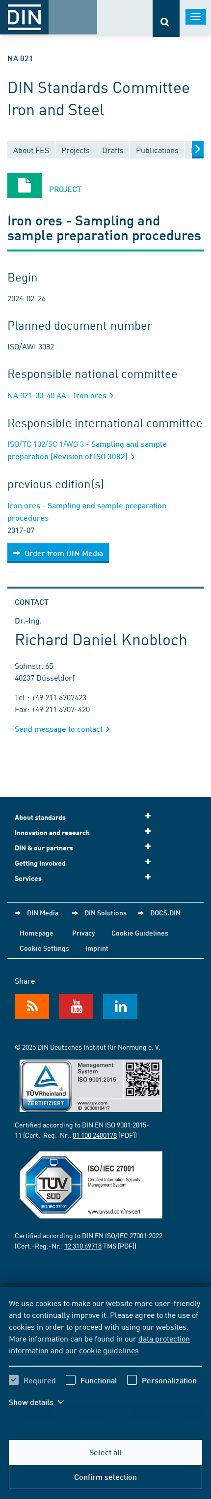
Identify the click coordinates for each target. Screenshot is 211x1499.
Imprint (96, 947)
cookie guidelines (109, 1349)
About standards (40, 817)
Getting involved (40, 863)
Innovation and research (52, 832)
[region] (105, 1358)
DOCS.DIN (165, 912)
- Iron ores (57, 395)
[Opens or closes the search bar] (166, 18)
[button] (43, 1402)
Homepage (36, 932)
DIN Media (42, 912)
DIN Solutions (105, 912)
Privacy (83, 932)
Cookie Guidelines (139, 932)
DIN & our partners (44, 847)
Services (28, 878)
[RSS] (32, 1006)
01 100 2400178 (95, 1135)
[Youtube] (76, 1006)
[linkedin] (120, 1006)
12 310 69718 (83, 1245)
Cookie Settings (44, 947)
